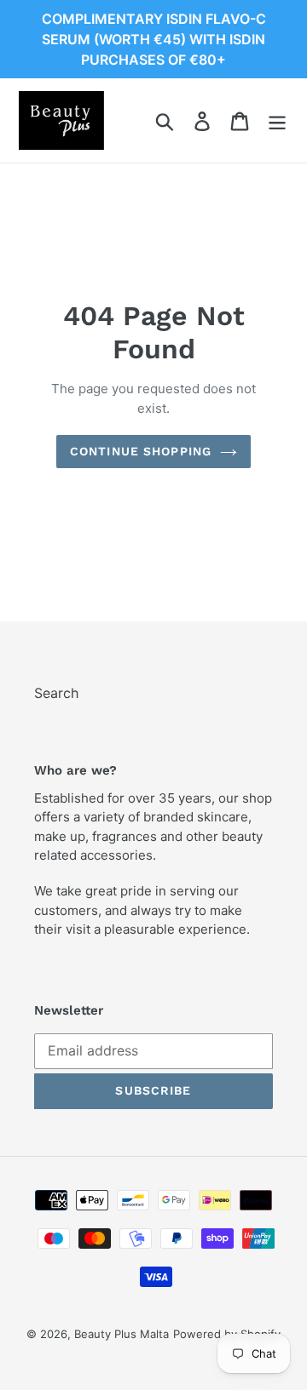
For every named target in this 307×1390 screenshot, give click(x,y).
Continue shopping (140, 451)
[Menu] (277, 120)
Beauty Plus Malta (121, 1334)
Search (56, 692)
